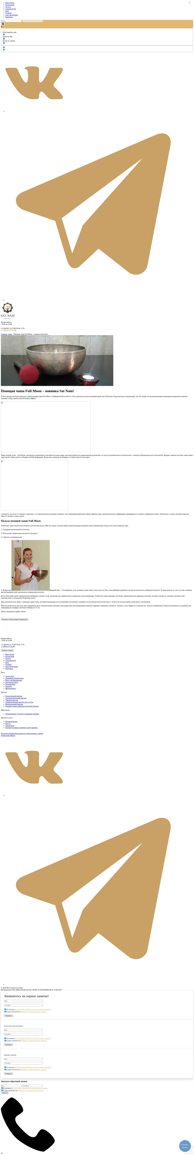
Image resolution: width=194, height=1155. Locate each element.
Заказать (5, 1093)
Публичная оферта (8, 735)
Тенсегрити (9, 726)
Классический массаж (13, 696)
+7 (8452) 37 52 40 (8, 330)
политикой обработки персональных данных (33, 1009)
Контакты (9, 17)
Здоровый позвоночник (14, 678)
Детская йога (10, 684)
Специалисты (10, 9)
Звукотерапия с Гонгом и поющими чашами (22, 714)
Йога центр (9, 3)
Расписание (9, 5)
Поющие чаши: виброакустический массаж (22, 706)
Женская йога (10, 688)
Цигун (7, 724)
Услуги (8, 7)
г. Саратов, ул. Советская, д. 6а (12, 328)
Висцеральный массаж (14, 704)
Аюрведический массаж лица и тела (19, 702)
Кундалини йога (11, 682)
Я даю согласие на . (26, 1012)
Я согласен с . (28, 1009)
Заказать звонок (7, 650)
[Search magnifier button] (3, 24)
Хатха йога (9, 676)
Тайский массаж (11, 700)
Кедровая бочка (11, 722)
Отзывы (8, 13)
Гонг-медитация (11, 15)
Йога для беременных (13, 680)
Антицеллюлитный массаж (15, 698)
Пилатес (8, 686)
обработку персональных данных (33, 1012)
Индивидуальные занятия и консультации (21, 728)
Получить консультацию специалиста (14, 619)
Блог (7, 11)
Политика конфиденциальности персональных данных (22, 733)
